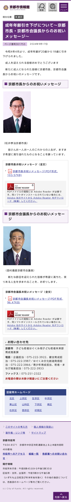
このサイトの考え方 (17, 427)
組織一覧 (34, 454)
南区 (49, 404)
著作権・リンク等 (15, 433)
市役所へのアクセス (14, 454)
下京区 (38, 404)
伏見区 (38, 410)
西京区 (25, 410)
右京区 (13, 410)
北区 (11, 398)
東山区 (13, 404)
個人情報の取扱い (43, 427)
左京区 (35, 398)
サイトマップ (38, 433)
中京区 (48, 398)
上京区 (23, 398)
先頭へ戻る (61, 497)
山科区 (25, 404)
